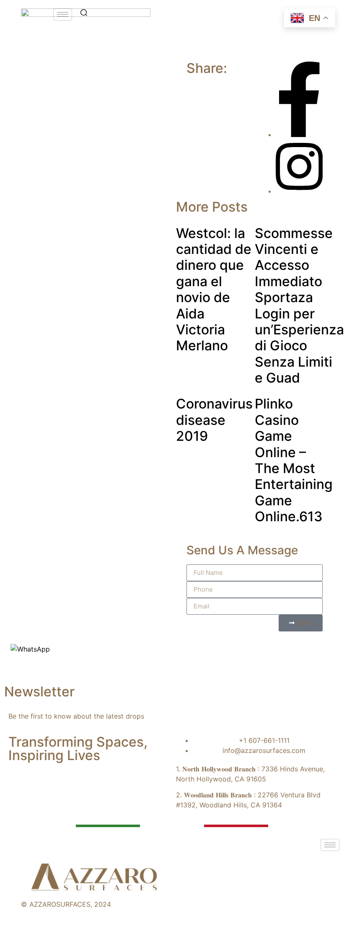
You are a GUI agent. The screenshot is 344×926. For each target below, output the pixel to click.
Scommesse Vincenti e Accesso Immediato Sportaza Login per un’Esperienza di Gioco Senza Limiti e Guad (299, 305)
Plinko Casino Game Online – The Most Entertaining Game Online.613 (294, 460)
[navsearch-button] (83, 13)
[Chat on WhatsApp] (30, 649)
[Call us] (16, 671)
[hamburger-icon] (62, 14)
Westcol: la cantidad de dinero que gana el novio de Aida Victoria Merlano (213, 289)
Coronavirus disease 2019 (214, 420)
